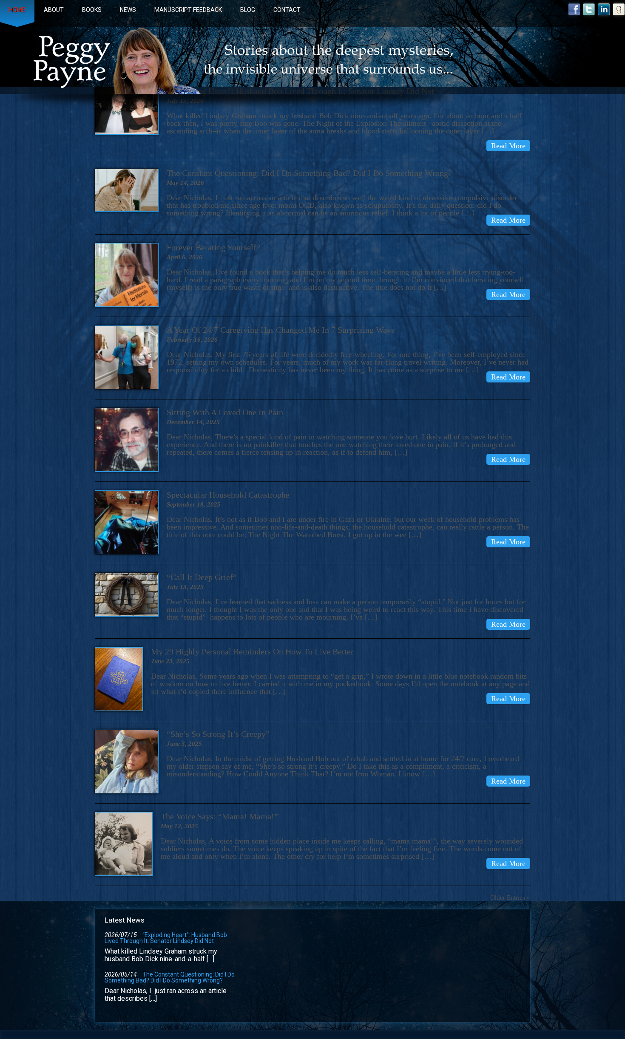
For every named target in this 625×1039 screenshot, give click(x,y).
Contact (287, 9)
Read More (508, 146)
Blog (247, 9)
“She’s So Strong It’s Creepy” (218, 734)
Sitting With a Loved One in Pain (225, 412)
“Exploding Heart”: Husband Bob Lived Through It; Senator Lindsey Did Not (166, 937)
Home (17, 9)
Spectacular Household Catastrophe (228, 494)
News (128, 9)
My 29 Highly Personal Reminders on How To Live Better (252, 651)
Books (92, 9)
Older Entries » (510, 897)
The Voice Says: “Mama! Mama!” (219, 816)
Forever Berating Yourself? (213, 247)
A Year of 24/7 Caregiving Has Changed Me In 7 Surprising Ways (281, 329)
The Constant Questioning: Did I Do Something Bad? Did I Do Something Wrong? (309, 173)
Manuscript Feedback (188, 9)
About (54, 9)
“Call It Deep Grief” (202, 577)
